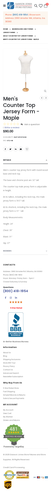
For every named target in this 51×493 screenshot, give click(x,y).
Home (5, 29)
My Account (8, 410)
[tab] (25, 160)
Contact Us (8, 369)
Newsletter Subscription (13, 376)
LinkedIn (15, 149)
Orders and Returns (11, 420)
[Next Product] (46, 98)
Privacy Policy (9, 366)
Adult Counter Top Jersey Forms (18, 36)
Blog (5, 356)
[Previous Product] (42, 98)
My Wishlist (8, 417)
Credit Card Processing (14, 467)
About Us (7, 352)
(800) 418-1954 (20, 14)
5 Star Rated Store (11, 388)
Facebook (5, 149)
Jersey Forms (9, 32)
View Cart (7, 413)
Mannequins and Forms (22, 29)
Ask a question (32, 124)
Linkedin (16, 298)
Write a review (11, 127)
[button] (45, 91)
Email (20, 149)
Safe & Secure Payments (13, 398)
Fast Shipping (9, 391)
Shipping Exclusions (11, 359)
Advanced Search (11, 373)
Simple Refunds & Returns (14, 395)
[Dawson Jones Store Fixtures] (19, 6)
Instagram (11, 298)
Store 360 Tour (9, 363)
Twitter (10, 149)
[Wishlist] (40, 6)
